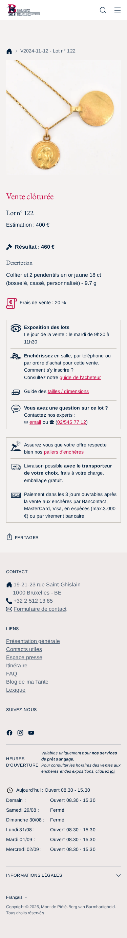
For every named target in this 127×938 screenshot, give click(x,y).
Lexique (16, 690)
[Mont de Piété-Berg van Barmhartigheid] (23, 10)
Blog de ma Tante (27, 682)
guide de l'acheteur (80, 377)
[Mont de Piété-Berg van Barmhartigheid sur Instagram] (21, 733)
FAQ (11, 673)
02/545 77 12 (71, 422)
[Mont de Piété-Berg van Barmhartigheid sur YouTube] (32, 733)
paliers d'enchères (64, 452)
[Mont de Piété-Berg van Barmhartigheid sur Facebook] (10, 733)
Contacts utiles (24, 649)
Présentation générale (33, 641)
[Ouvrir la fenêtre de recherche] (103, 10)
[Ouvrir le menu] (117, 10)
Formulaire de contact (40, 609)
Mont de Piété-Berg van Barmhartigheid (78, 906)
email (35, 422)
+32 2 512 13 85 (33, 601)
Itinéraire (16, 665)
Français (14, 897)
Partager (27, 537)
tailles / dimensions (68, 391)
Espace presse (24, 657)
